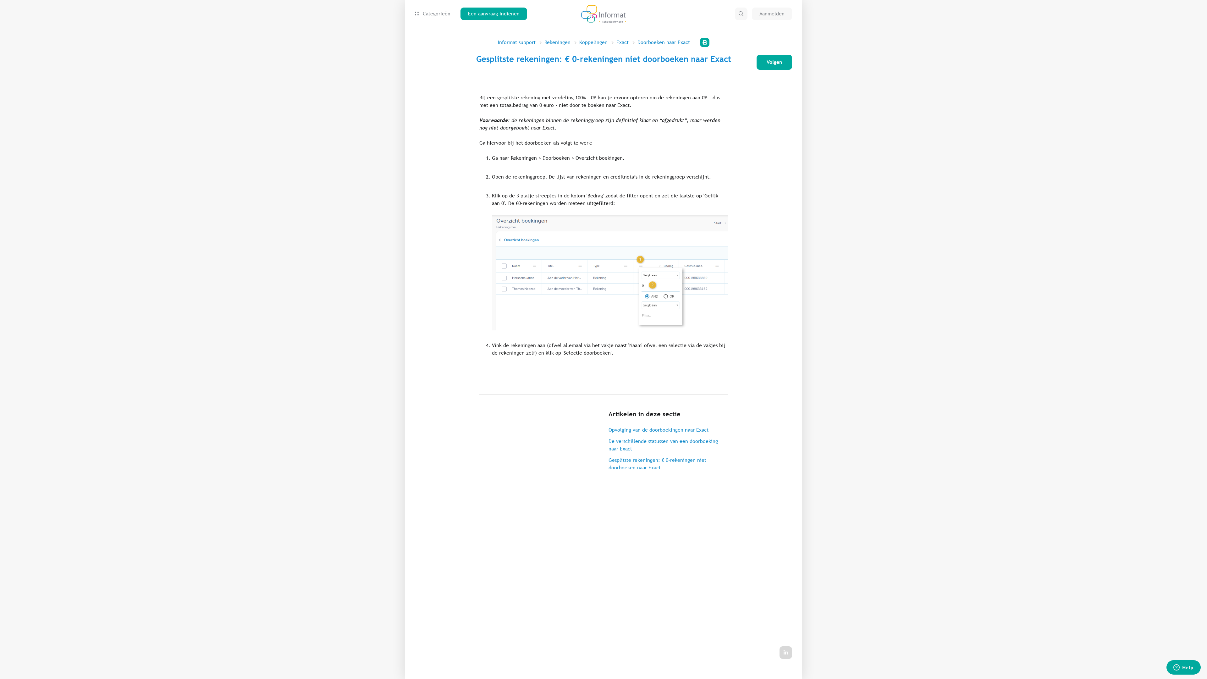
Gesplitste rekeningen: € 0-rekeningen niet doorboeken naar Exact (657, 464)
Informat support (517, 42)
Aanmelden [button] (772, 14)
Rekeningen (557, 42)
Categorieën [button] (435, 14)
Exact (622, 42)
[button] (741, 14)
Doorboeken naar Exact (663, 42)
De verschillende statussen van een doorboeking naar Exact (663, 445)
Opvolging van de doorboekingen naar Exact (658, 430)
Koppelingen (593, 42)
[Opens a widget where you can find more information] (1183, 668)
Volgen (774, 62)
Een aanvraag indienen (494, 14)
